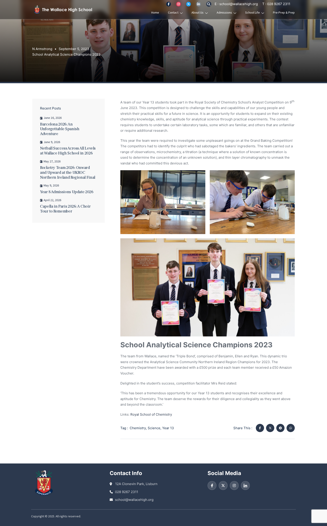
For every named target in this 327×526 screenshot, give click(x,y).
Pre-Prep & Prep (284, 13)
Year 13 (168, 428)
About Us (198, 13)
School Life (252, 13)
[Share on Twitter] (270, 428)
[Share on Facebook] (260, 428)
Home (155, 13)
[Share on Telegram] (280, 428)
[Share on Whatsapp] (291, 428)
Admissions (224, 13)
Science (154, 428)
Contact (173, 13)
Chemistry (138, 428)
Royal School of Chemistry (151, 414)
